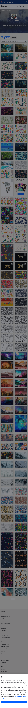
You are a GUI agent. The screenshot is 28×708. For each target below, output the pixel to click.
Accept (14, 702)
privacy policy (18, 696)
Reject (7, 705)
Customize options (21, 705)
